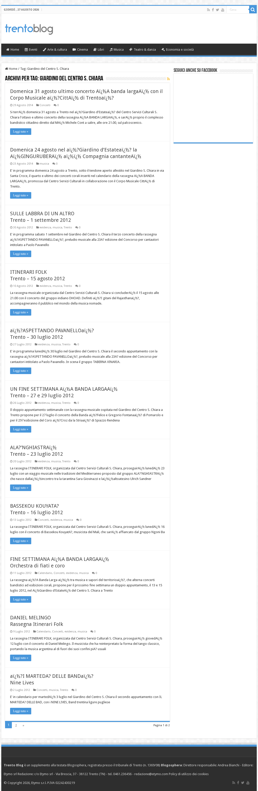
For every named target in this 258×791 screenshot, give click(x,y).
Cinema (82, 49)
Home (15, 49)
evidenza (45, 227)
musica (44, 163)
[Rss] (208, 10)
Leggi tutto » (20, 131)
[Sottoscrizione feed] (168, 79)
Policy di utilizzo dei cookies (189, 774)
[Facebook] (212, 10)
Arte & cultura (57, 49)
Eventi (33, 49)
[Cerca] (253, 9)
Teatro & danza (145, 49)
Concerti (45, 105)
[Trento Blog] (29, 28)
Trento (68, 227)
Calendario (45, 573)
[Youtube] (223, 10)
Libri (101, 49)
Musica (119, 49)
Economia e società (180, 49)
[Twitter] (217, 10)
